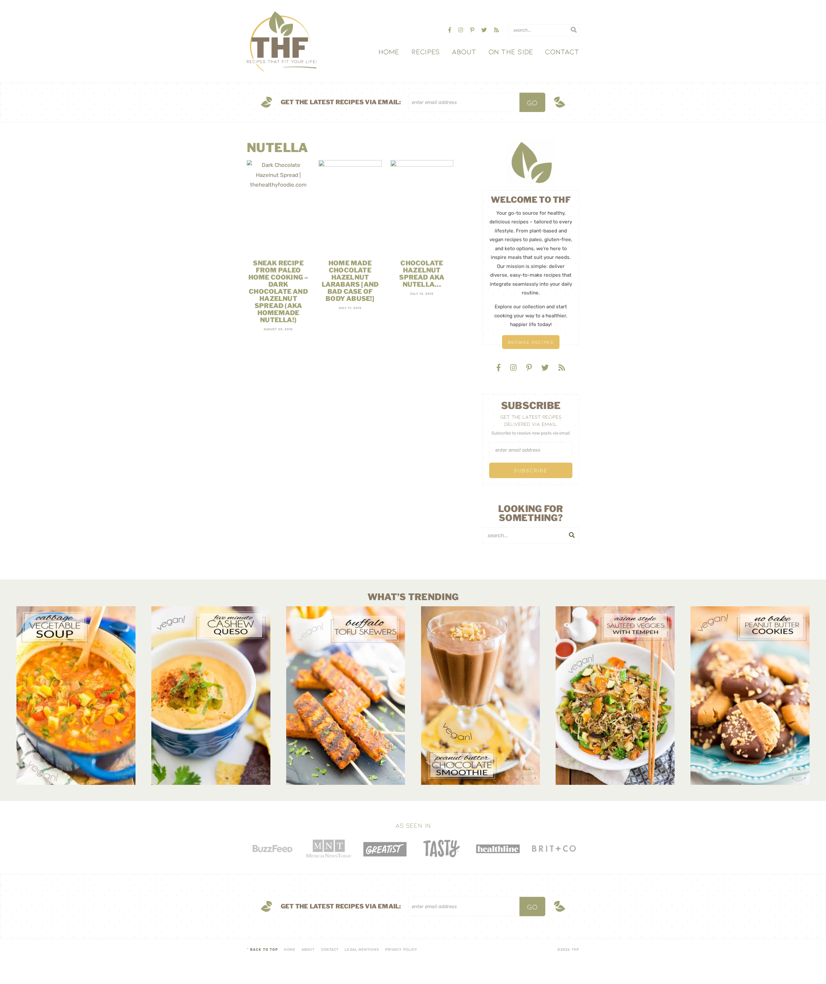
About (464, 51)
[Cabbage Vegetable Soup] (76, 695)
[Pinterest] (472, 30)
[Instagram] (461, 30)
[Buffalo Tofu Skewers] (345, 695)
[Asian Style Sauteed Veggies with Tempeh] (615, 695)
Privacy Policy (401, 950)
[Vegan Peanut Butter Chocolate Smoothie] (480, 695)
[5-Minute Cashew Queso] (210, 695)
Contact (562, 51)
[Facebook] (450, 30)
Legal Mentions (362, 950)
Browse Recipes (531, 342)
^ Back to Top (262, 950)
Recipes (425, 51)
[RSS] (496, 30)
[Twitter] (484, 30)
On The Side (511, 51)
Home (388, 51)
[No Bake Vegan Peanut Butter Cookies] (750, 695)
